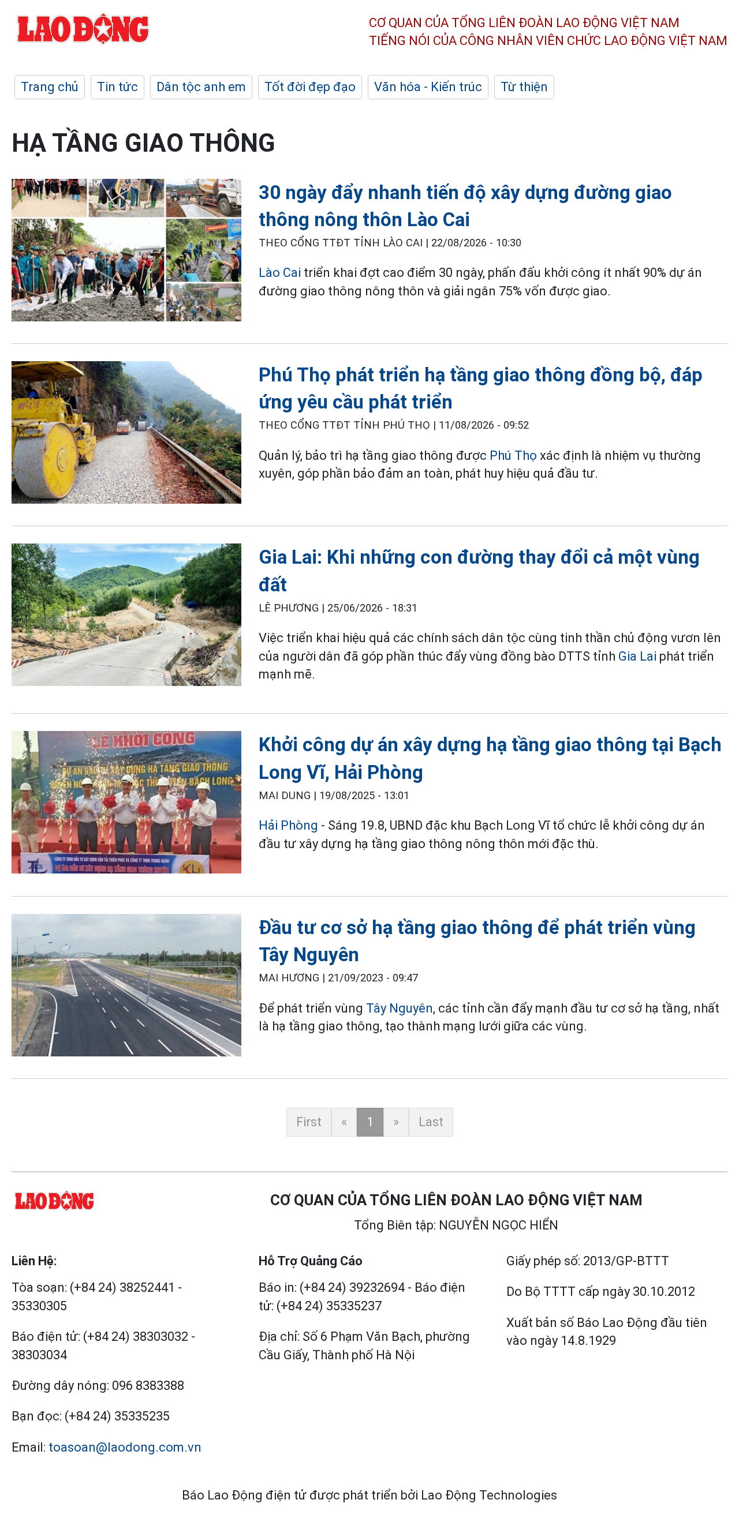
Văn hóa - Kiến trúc (428, 87)
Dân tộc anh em (201, 87)
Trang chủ (50, 87)
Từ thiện (524, 87)
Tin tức (117, 87)
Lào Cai (280, 272)
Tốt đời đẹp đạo (310, 87)
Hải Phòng (288, 825)
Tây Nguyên (399, 1008)
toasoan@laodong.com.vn (124, 1447)
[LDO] (126, 252)
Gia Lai (637, 656)
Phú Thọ (513, 455)
